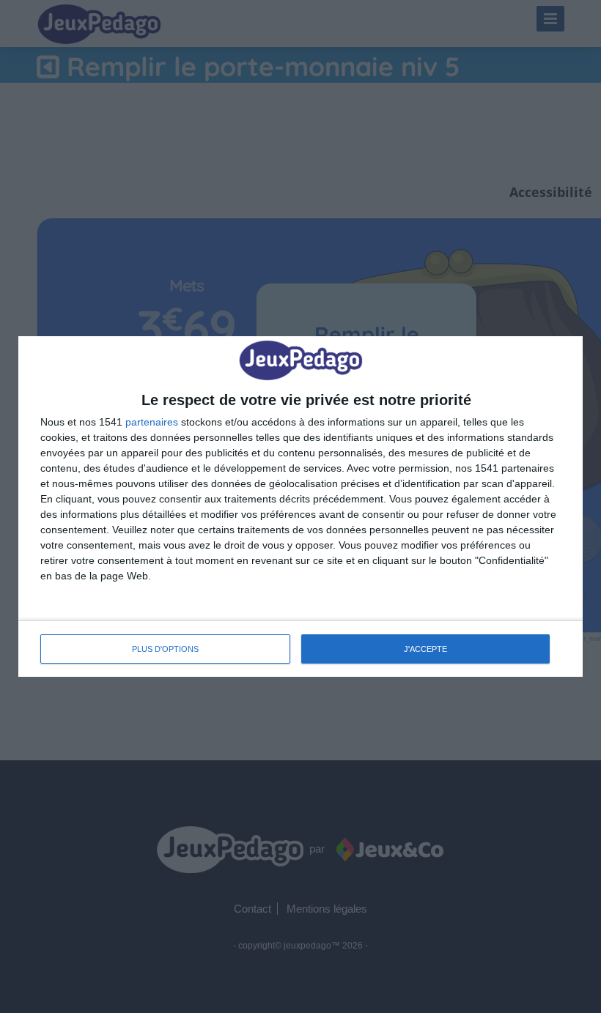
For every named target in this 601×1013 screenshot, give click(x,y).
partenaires (151, 422)
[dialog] (300, 506)
